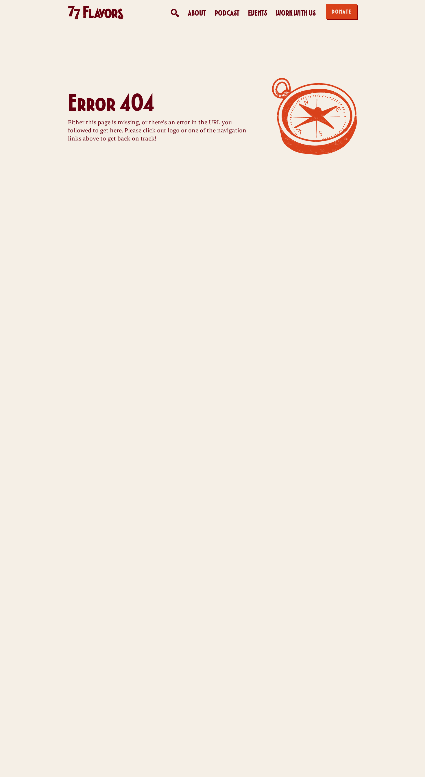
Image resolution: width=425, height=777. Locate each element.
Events (257, 12)
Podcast (227, 12)
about (197, 12)
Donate (341, 11)
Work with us (296, 12)
